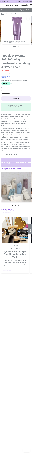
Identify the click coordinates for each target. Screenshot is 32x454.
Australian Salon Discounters (17, 5)
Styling (22, 10)
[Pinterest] (12, 155)
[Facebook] (7, 155)
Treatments (29, 10)
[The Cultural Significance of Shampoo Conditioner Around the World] (15, 230)
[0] (29, 5)
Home (2, 10)
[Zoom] (28, 18)
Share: (3, 154)
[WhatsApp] (14, 155)
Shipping (10, 73)
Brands (8, 10)
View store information (13, 108)
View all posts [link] (5, 212)
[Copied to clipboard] (17, 155)
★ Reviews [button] (30, 228)
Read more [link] (6, 270)
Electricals (15, 10)
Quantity (3, 87)
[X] (9, 155)
